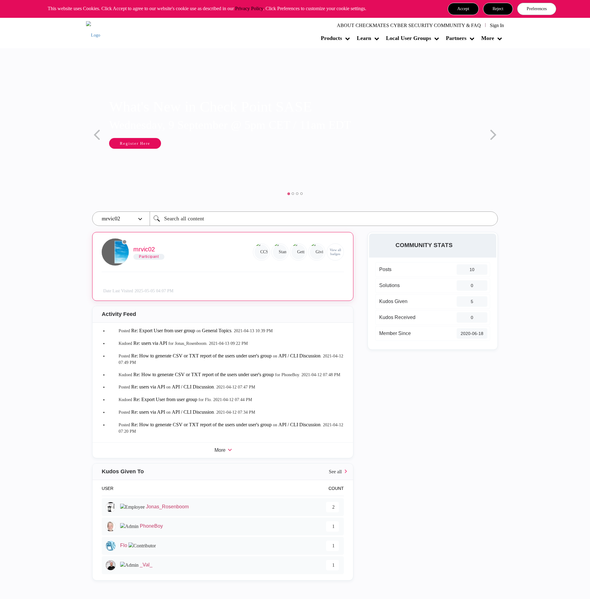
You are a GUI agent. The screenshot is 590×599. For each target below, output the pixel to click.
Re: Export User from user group (163, 330)
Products (331, 38)
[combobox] (324, 218)
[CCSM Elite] (261, 252)
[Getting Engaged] (298, 252)
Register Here (135, 143)
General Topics (216, 330)
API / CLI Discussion (299, 355)
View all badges (335, 252)
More (487, 38)
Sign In (497, 25)
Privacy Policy (249, 8)
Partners (456, 38)
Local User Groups (408, 38)
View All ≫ (222, 471)
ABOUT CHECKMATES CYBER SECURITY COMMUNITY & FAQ (409, 25)
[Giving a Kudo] (317, 252)
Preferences (537, 8)
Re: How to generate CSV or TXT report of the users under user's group (201, 355)
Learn (364, 38)
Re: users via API (150, 343)
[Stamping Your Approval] (280, 252)
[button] (463, 9)
